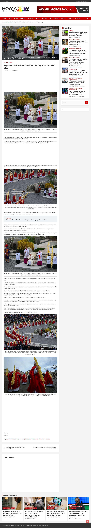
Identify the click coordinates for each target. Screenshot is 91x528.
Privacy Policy (86, 1)
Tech (50, 18)
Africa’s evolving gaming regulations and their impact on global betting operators (78, 51)
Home (4, 18)
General (71, 30)
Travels (37, 18)
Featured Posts (73, 48)
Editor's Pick (72, 39)
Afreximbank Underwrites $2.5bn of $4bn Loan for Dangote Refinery (77, 82)
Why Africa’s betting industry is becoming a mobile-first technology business (78, 33)
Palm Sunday (15, 439)
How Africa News (14, 70)
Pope (30, 439)
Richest (63, 18)
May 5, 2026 (72, 55)
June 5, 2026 (72, 46)
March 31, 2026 (72, 76)
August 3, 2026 (72, 37)
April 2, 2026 (72, 65)
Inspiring (56, 18)
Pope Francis (35, 439)
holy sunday (9, 439)
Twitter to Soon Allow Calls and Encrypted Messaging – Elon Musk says (27, 220)
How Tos (70, 18)
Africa (16, 18)
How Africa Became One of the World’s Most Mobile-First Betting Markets (78, 42)
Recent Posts (67, 28)
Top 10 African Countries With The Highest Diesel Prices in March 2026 (77, 92)
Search (86, 102)
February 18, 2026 (51, 517)
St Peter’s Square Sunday (44, 439)
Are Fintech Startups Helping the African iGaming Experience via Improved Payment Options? (78, 61)
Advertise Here (79, 1)
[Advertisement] (30, 82)
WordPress (45, 525)
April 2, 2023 (6, 70)
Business (23, 18)
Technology (50, 508)
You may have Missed (10, 495)
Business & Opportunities (75, 68)
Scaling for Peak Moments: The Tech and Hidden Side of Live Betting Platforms (56, 513)
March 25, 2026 (72, 96)
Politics (30, 18)
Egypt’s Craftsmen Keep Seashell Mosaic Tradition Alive (15, 448)
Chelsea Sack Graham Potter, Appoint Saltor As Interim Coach (44, 448)
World (10, 18)
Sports (77, 18)
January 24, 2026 (73, 518)
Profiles (44, 18)
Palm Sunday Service (24, 439)
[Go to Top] (87, 521)
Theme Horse (29, 525)
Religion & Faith (8, 62)
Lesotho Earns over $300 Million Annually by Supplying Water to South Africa (78, 72)
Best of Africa (72, 504)
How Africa (78, 37)
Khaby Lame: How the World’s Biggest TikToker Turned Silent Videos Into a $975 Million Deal (78, 514)
